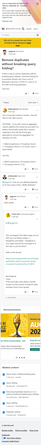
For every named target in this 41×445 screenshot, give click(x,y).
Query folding (11, 383)
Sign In (36, 29)
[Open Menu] (37, 35)
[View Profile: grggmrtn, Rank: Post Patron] (5, 52)
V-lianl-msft (16, 214)
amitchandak (12, 176)
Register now (7, 21)
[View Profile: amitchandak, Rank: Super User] (4, 177)
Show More (12, 297)
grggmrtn (12, 51)
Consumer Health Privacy (10, 441)
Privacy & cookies (21, 430)
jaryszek (18, 377)
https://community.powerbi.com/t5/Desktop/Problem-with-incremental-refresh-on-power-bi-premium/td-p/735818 (22, 261)
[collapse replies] (20, 107)
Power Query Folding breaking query (20, 374)
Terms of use (33, 430)
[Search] (23, 28)
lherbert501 (22, 415)
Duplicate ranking (13, 412)
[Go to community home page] (13, 28)
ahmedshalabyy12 (21, 406)
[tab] (19, 357)
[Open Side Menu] (3, 29)
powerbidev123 (22, 386)
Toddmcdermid (13, 109)
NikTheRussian (24, 397)
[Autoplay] (17, 357)
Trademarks (6, 435)
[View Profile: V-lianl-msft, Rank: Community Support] (8, 215)
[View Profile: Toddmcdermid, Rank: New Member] (4, 110)
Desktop (6, 35)
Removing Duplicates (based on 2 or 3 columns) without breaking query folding (22, 393)
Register (29, 29)
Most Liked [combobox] (33, 102)
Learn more (8, 349)
